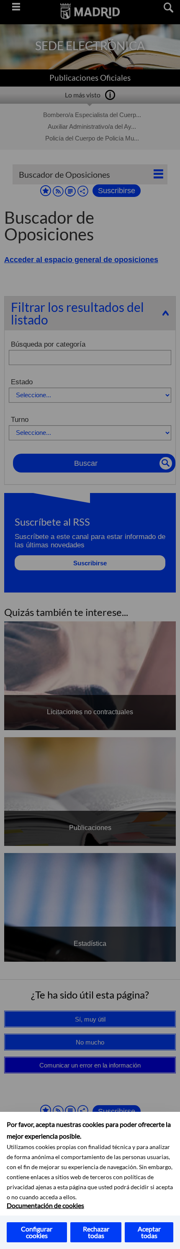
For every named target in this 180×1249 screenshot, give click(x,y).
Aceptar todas (149, 1232)
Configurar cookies (36, 1232)
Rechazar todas (96, 1232)
